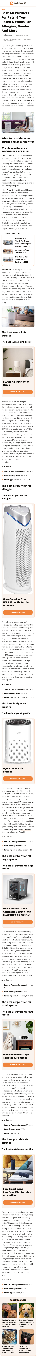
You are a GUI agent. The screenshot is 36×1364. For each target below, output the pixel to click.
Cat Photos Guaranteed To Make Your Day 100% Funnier (25, 1349)
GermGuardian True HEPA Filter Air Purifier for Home (16, 602)
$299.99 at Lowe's (17, 922)
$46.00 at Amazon (17, 1065)
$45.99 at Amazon (17, 779)
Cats (3, 9)
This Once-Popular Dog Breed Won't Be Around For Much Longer (26, 1323)
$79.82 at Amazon (17, 612)
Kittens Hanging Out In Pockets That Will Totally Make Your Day (8, 1349)
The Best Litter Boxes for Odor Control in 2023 (21, 259)
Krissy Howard (8, 35)
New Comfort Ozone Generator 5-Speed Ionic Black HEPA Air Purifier (17, 911)
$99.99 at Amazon (17, 392)
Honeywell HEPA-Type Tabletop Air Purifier (16, 1056)
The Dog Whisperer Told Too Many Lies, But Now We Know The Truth (9, 1323)
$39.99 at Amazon (17, 1202)
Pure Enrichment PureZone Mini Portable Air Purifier (17, 1192)
